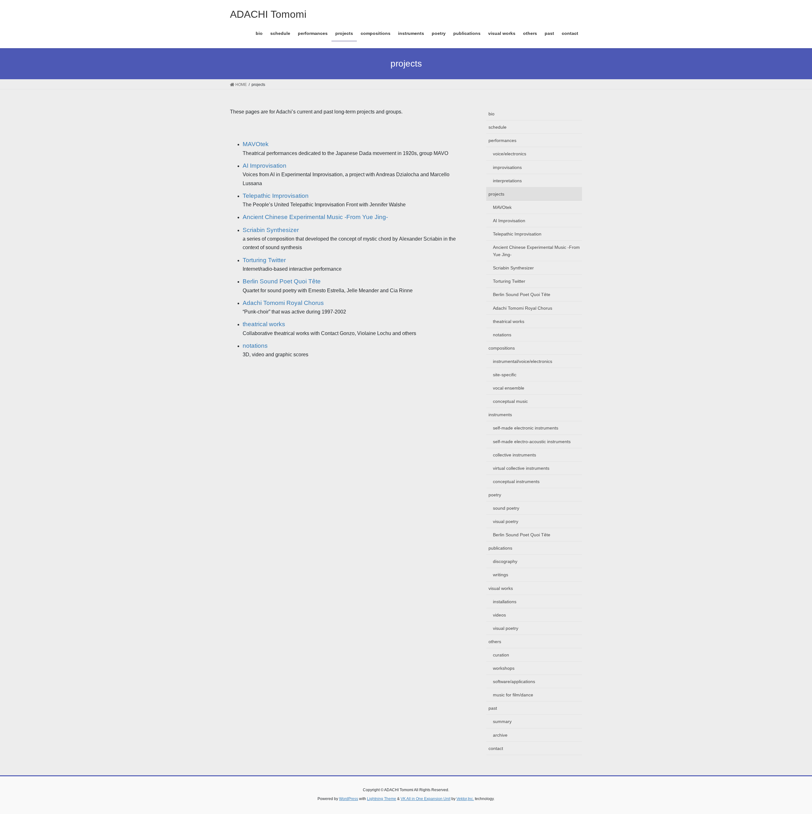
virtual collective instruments (521, 468)
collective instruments (514, 454)
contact (495, 748)
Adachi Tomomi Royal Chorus (283, 303)
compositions (501, 348)
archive (500, 735)
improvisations (507, 167)
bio (491, 113)
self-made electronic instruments (525, 427)
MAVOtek (256, 144)
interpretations (507, 180)
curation (501, 654)
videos (499, 614)
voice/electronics (509, 153)
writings (500, 574)
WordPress (348, 799)
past (492, 708)
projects (496, 194)
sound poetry (506, 508)
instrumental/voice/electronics (522, 361)
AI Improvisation (264, 165)
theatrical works (264, 324)
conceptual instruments (516, 481)
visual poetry (505, 521)
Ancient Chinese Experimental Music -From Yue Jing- (315, 217)
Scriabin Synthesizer (271, 230)
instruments (500, 414)
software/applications (514, 681)
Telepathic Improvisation (276, 195)
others (494, 641)
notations (255, 345)
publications (500, 548)
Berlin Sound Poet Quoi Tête (282, 281)
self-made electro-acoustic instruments (532, 441)
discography (505, 561)
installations (504, 601)
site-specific (504, 374)
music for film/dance (513, 694)
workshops (503, 668)
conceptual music (510, 401)
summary (502, 721)
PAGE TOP (788, 784)
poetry (494, 494)
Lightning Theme (381, 799)
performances (502, 140)
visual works (500, 588)
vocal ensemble (508, 388)
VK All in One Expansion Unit (425, 799)
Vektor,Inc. (465, 799)
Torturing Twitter (264, 260)
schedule (497, 127)
